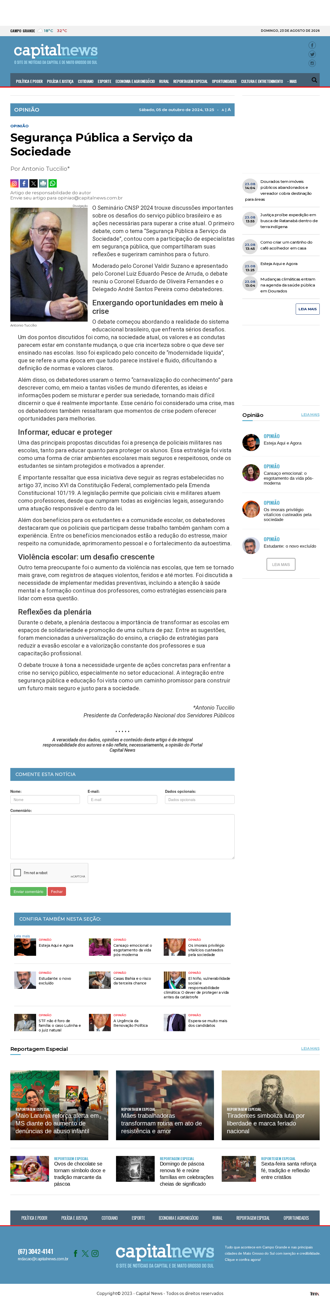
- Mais (291, 81)
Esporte (104, 81)
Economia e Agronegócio (135, 81)
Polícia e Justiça (60, 81)
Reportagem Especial (190, 81)
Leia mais (22, 935)
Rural (164, 81)
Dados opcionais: (180, 791)
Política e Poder (29, 81)
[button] (315, 78)
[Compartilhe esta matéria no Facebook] (24, 183)
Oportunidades (224, 81)
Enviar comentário (28, 891)
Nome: (16, 791)
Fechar (57, 891)
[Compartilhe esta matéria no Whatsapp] (52, 183)
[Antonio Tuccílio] (49, 263)
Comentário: (21, 810)
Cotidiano (86, 81)
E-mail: (94, 791)
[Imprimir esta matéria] (43, 183)
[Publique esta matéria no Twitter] (33, 183)
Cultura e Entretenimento (262, 81)
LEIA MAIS (308, 309)
